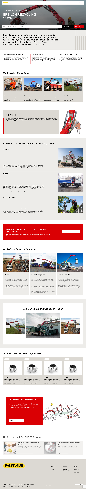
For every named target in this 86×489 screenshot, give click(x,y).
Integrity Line (26, 484)
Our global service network (63, 453)
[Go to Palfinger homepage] (6, 2)
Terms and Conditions (7, 484)
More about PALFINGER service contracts (25, 453)
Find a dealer (63, 2)
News (52, 468)
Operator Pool (76, 472)
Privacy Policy (14, 484)
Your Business (15, 2)
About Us (11, 2)
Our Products (20, 2)
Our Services (24, 2)
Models (4, 26)
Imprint (22, 484)
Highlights (15, 26)
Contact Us (70, 2)
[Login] (82, 3)
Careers (67, 2)
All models (81, 72)
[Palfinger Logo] (14, 465)
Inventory (74, 2)
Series (9, 26)
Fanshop (75, 470)
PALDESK (75, 466)
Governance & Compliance (25, 486)
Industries (21, 26)
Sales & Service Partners (67, 470)
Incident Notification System (8, 486)
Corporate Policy (17, 486)
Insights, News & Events (30, 2)
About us (53, 466)
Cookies (18, 484)
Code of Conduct (33, 484)
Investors (53, 470)
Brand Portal (76, 469)
